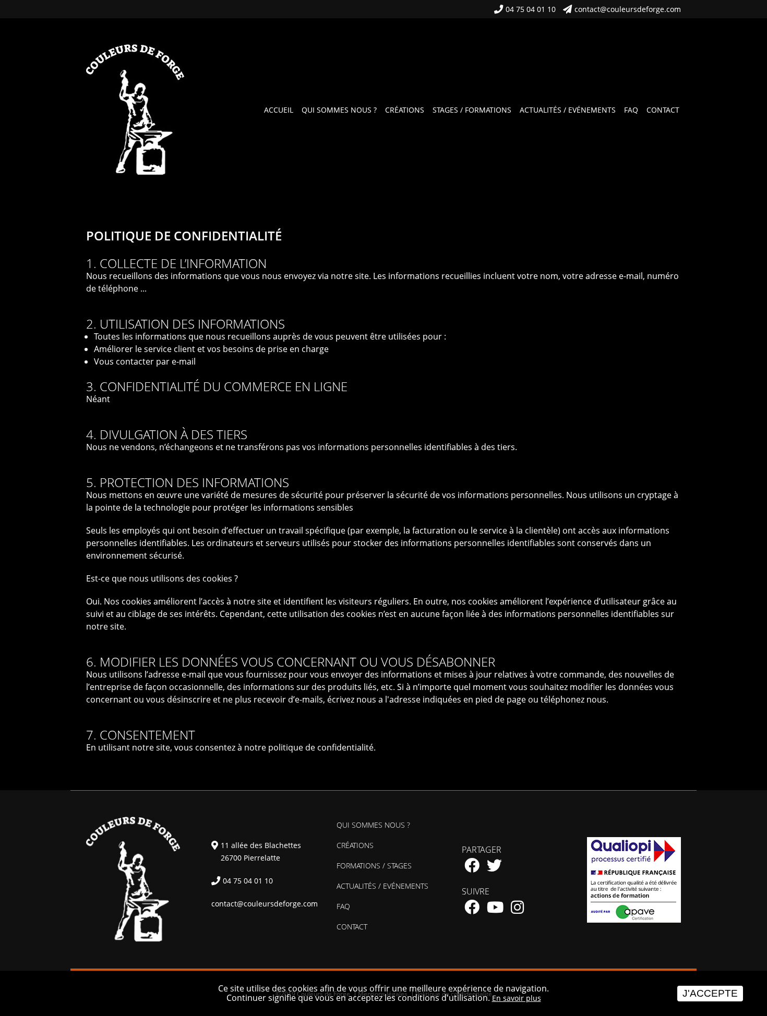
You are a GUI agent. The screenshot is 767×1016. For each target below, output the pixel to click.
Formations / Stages (374, 865)
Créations (404, 110)
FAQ (631, 110)
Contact (662, 110)
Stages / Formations (472, 110)
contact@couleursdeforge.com (627, 9)
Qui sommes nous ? (339, 110)
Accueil (278, 110)
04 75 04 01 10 (531, 9)
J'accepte (710, 993)
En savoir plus (516, 998)
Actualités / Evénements (568, 110)
